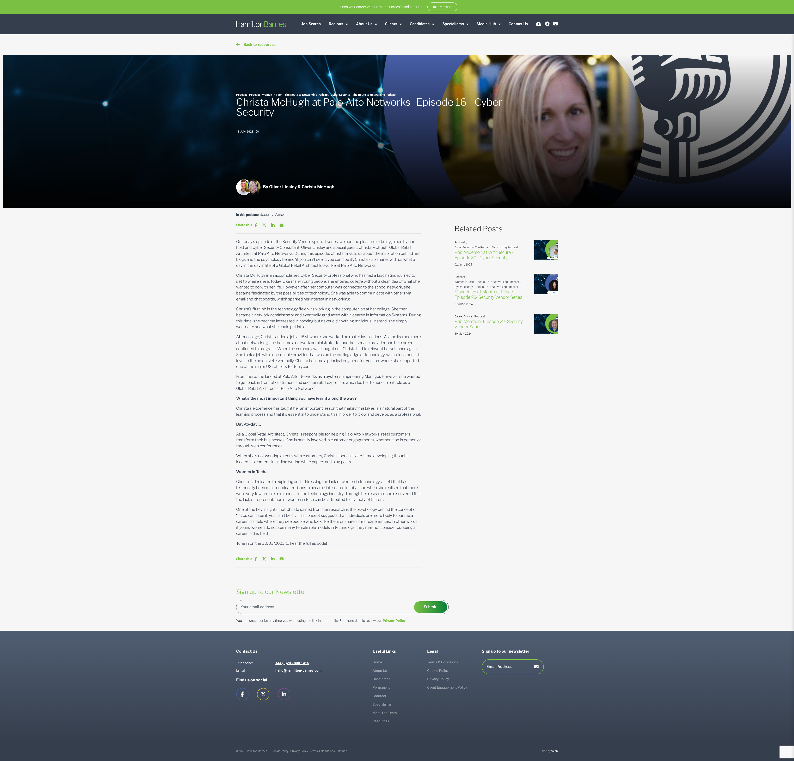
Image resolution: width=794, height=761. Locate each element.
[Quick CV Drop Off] (538, 23)
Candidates (420, 24)
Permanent (381, 687)
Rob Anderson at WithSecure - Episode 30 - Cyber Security (483, 255)
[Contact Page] (555, 23)
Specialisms (453, 24)
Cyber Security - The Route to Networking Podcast (363, 95)
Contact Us (518, 24)
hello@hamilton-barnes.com (298, 670)
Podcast (241, 95)
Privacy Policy (394, 621)
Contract (379, 696)
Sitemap (342, 751)
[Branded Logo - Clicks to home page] (261, 24)
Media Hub (487, 24)
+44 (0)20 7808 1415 (292, 663)
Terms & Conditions (442, 662)
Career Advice (463, 316)
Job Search (311, 24)
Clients (391, 24)
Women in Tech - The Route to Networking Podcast (295, 95)
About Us (364, 24)
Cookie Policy (437, 671)
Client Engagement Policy (447, 687)
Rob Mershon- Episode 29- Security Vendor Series (488, 324)
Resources (381, 721)
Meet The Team (385, 713)
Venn (554, 751)
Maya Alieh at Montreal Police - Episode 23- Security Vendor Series (488, 294)
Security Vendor (273, 215)
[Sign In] (547, 23)
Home (377, 662)
